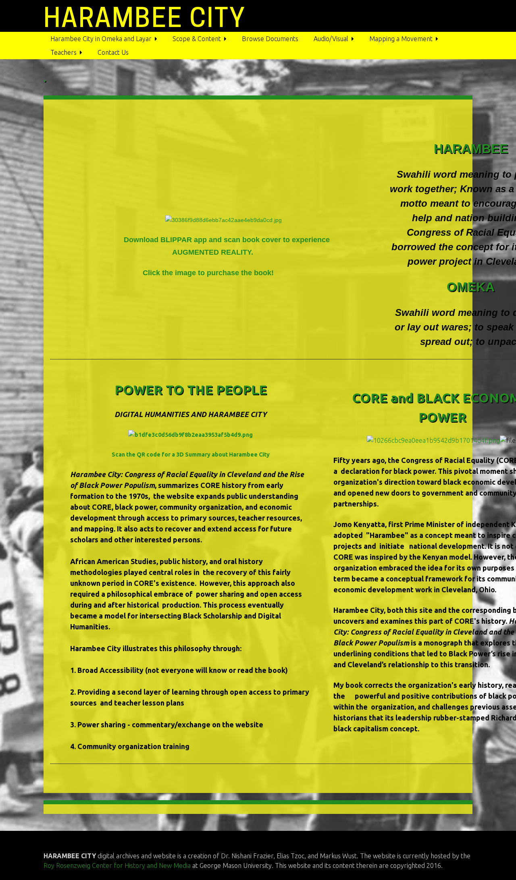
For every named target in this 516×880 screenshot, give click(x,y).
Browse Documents (270, 38)
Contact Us (113, 52)
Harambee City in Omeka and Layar (101, 38)
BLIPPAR (177, 240)
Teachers (63, 52)
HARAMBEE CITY (145, 17)
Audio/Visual (331, 38)
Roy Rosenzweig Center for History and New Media (118, 865)
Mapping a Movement (401, 38)
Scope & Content (197, 38)
